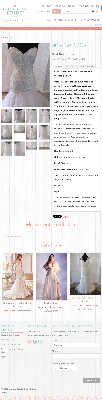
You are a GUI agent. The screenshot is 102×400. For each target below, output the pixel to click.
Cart (96, 12)
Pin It (66, 216)
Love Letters (94, 25)
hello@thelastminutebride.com (40, 335)
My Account (44, 12)
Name (55, 351)
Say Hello (96, 6)
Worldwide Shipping (10, 344)
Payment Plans (8, 340)
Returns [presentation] (90, 66)
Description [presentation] (58, 66)
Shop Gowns (72, 20)
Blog (49, 6)
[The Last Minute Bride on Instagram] (40, 342)
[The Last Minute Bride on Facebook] (29, 342)
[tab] (58, 66)
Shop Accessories (91, 20)
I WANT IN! (91, 380)
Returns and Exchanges (11, 335)
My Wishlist (83, 6)
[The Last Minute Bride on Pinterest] (34, 342)
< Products (6, 37)
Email (55, 340)
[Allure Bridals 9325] (25, 74)
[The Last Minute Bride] (17, 13)
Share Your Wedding (64, 6)
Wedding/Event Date (63, 363)
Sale (49, 20)
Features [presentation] (69, 66)
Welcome (58, 20)
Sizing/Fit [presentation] (80, 66)
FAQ (42, 6)
